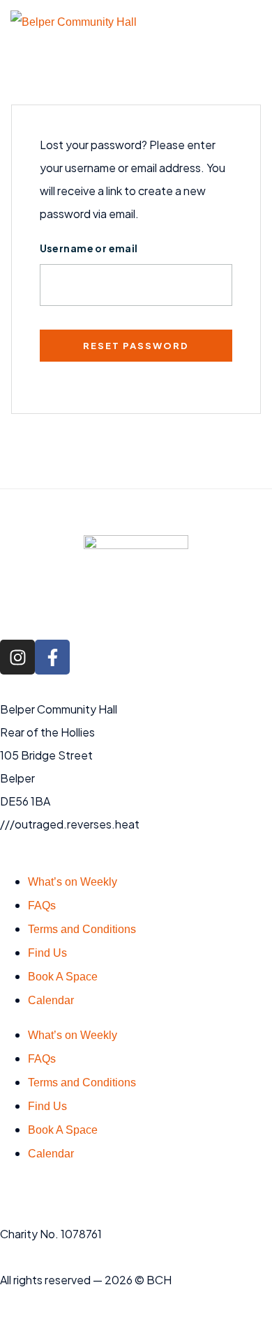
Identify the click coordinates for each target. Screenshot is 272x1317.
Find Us (47, 953)
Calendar (51, 1000)
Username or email (89, 248)
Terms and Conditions (82, 929)
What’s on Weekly (72, 882)
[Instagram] (17, 657)
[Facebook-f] (52, 657)
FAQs (42, 905)
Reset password (135, 345)
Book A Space (63, 977)
